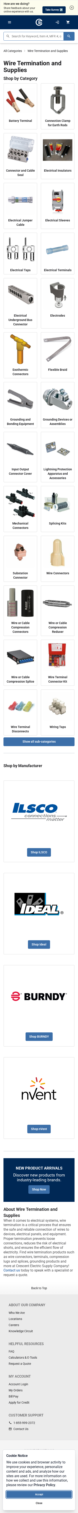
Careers (14, 1325)
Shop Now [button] (39, 1189)
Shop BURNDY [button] (39, 1036)
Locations (15, 1319)
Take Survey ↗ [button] (54, 9)
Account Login (18, 1384)
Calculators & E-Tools (23, 1357)
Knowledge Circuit (21, 1331)
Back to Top (39, 1288)
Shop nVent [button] (39, 1129)
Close (39, 1503)
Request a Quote (20, 1363)
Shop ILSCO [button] (39, 852)
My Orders (16, 1390)
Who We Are (17, 1313)
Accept (39, 1494)
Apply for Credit (19, 1402)
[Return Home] (39, 22)
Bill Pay (13, 1396)
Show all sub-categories (39, 741)
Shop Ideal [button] (39, 944)
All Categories (12, 51)
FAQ (11, 1351)
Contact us (11, 1270)
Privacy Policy (44, 1485)
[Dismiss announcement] (71, 7)
